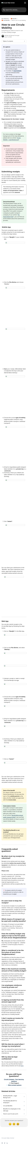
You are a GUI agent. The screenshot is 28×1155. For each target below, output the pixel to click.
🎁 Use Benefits (6, 20)
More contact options (14, 1085)
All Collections (5, 18)
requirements (17, 71)
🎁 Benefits (14, 18)
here (22, 1066)
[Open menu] (25, 3)
